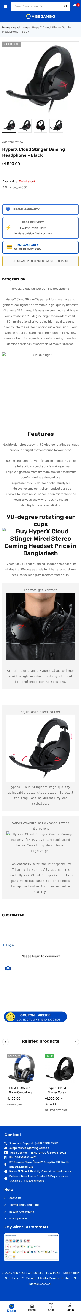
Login (10, 945)
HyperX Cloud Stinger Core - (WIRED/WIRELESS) (60, 1092)
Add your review (12, 141)
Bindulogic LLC (14, 1278)
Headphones (21, 27)
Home (6, 27)
